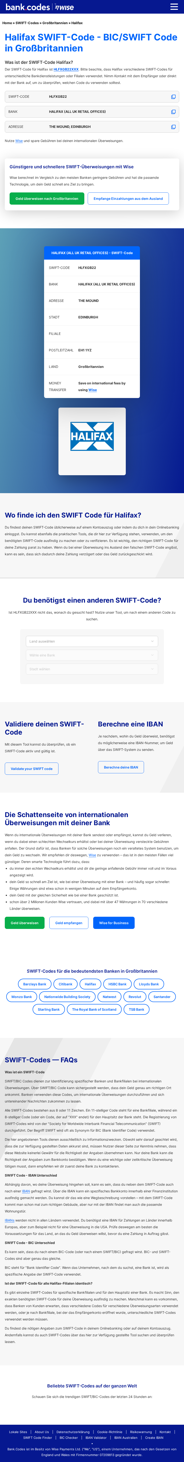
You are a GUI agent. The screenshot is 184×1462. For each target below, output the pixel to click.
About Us (42, 1432)
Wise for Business (114, 923)
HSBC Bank (117, 984)
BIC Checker (69, 1438)
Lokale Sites (18, 1432)
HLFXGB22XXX (66, 69)
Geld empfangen (68, 923)
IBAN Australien (126, 1438)
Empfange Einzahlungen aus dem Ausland (128, 198)
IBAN (26, 1191)
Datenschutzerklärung (73, 1432)
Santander (162, 997)
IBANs (9, 1220)
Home (7, 23)
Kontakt (165, 1432)
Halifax (77, 23)
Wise (19, 141)
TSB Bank (136, 1009)
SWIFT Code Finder (37, 1438)
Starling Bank (49, 1009)
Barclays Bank (34, 984)
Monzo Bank (22, 997)
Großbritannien (55, 23)
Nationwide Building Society (67, 997)
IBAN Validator (96, 1438)
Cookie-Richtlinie (109, 1432)
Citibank (65, 984)
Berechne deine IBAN (121, 767)
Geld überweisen (25, 923)
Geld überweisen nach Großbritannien (47, 198)
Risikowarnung (141, 1432)
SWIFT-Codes (27, 23)
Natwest (109, 997)
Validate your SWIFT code (31, 769)
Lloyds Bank (149, 984)
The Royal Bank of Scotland (94, 1009)
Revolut (135, 997)
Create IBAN (154, 1438)
